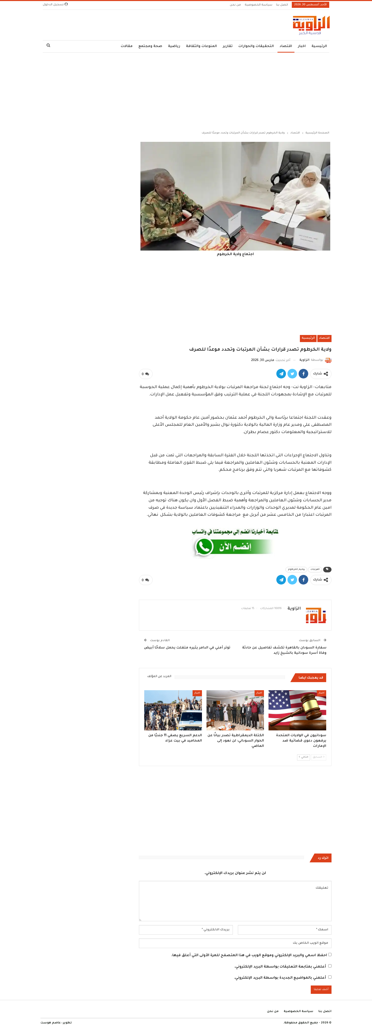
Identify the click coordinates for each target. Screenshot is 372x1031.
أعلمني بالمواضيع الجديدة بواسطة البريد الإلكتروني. (280, 978)
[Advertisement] (186, 90)
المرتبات (315, 569)
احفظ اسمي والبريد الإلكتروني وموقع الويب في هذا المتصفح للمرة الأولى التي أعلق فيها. (249, 956)
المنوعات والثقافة (201, 46)
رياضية (174, 46)
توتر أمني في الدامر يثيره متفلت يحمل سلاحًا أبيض (187, 648)
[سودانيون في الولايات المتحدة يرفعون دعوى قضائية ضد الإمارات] (297, 710)
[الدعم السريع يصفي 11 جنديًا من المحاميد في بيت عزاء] (173, 710)
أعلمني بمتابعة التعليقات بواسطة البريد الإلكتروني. (280, 967)
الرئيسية (319, 46)
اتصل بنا (282, 5)
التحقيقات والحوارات (256, 46)
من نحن (235, 5)
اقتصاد (286, 46)
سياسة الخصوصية (258, 5)
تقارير (228, 46)
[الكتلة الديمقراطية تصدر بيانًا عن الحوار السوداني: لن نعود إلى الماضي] (235, 710)
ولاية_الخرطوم (296, 569)
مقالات (127, 46)
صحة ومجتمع (150, 46)
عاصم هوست (50, 1023)
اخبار (302, 46)
